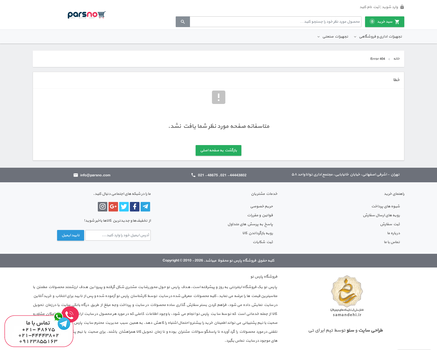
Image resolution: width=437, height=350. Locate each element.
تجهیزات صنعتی (335, 37)
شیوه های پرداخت (385, 206)
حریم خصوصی (261, 206)
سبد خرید (381, 22)
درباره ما (393, 233)
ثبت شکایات (263, 242)
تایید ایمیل (71, 235)
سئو (350, 330)
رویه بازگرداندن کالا (257, 233)
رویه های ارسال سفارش (381, 215)
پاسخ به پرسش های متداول (250, 224)
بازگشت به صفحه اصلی (218, 150)
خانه (396, 58)
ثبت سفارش (390, 224)
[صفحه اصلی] (87, 14)
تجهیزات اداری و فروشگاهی (380, 37)
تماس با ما (392, 242)
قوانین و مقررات (260, 215)
